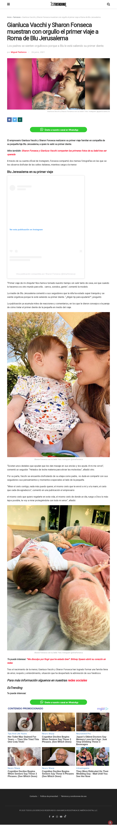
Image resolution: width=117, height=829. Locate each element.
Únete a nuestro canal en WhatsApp (61, 130)
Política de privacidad (49, 796)
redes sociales (77, 680)
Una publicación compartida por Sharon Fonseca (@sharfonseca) (45, 274)
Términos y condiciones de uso (74, 796)
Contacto (33, 796)
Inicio (9, 17)
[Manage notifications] (110, 822)
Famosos (17, 17)
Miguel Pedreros (19, 52)
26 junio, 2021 (38, 52)
